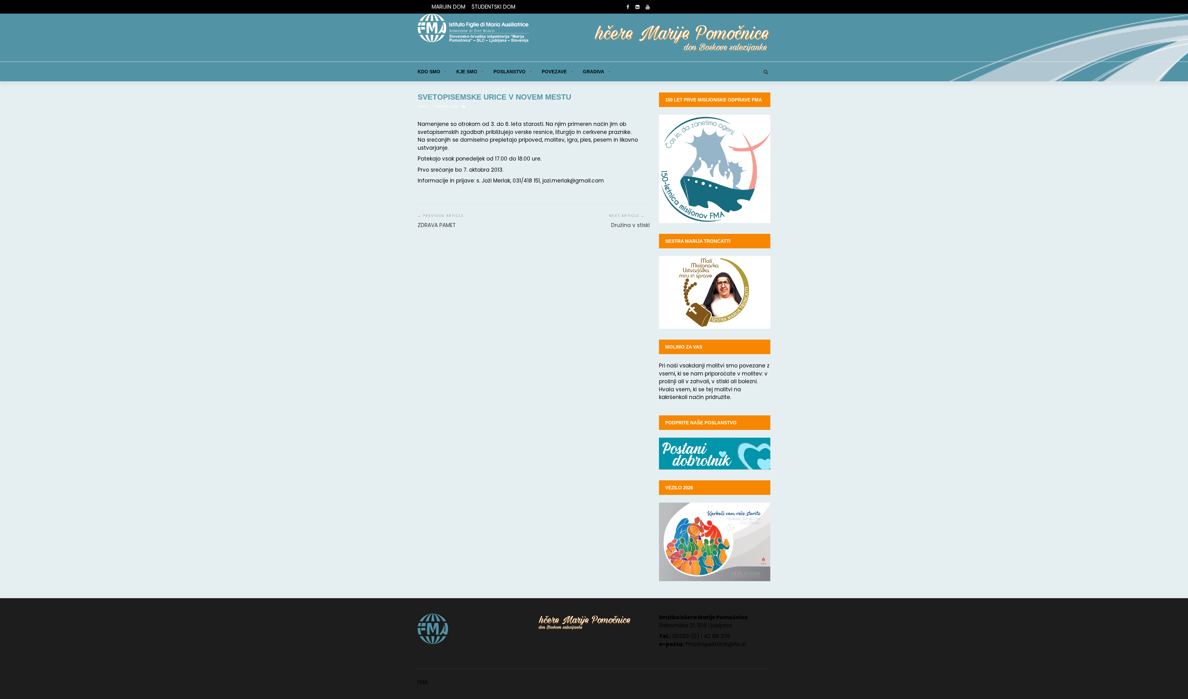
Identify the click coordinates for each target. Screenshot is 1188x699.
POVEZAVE (554, 71)
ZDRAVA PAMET (437, 225)
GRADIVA (593, 71)
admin (423, 106)
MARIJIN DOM (448, 7)
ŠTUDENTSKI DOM (493, 7)
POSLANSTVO (509, 71)
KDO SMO (429, 71)
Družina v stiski (630, 225)
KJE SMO (466, 71)
